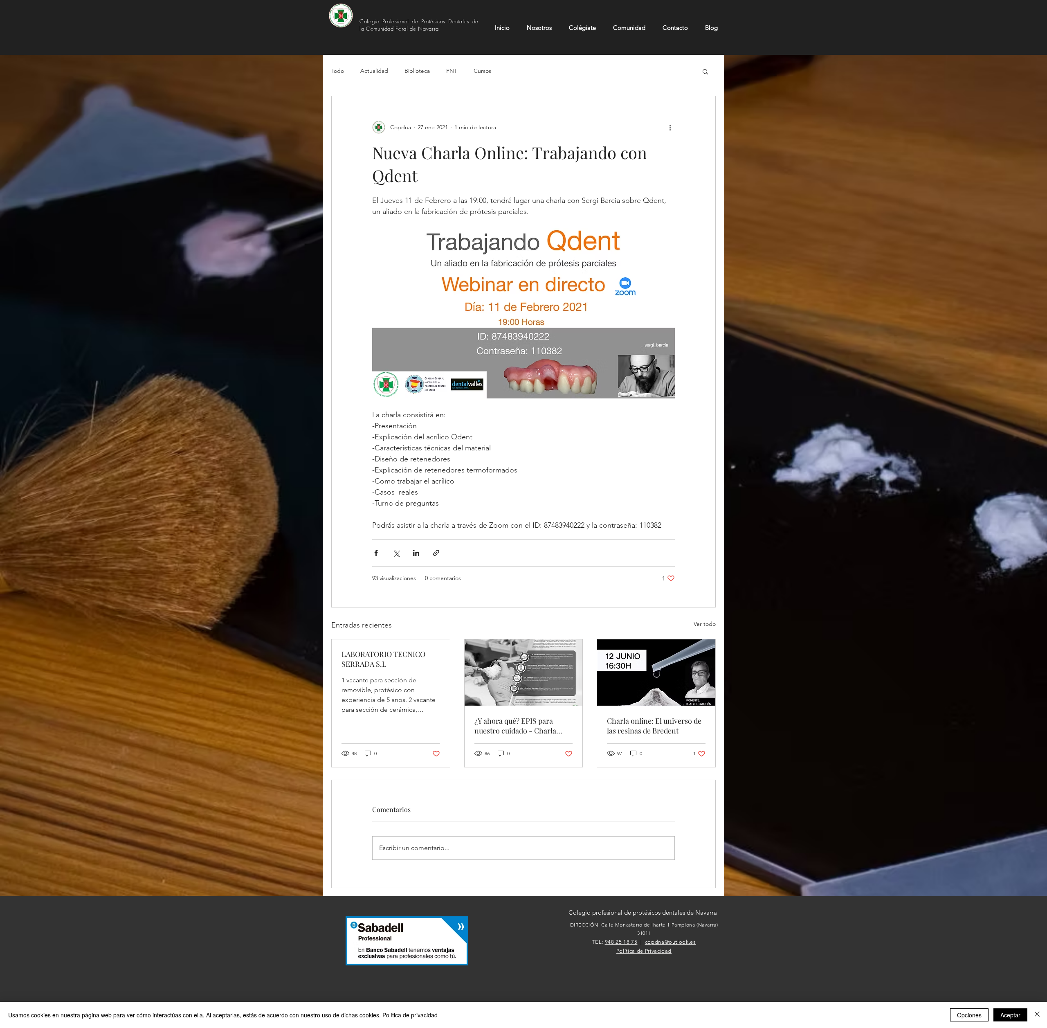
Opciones (969, 1015)
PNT (451, 70)
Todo (337, 70)
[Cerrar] (1037, 1014)
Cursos (482, 70)
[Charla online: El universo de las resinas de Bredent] (656, 672)
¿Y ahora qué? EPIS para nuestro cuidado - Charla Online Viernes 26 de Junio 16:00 (516, 726)
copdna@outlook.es (670, 942)
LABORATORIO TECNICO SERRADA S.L (383, 659)
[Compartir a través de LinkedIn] (416, 553)
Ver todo (705, 624)
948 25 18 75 (621, 942)
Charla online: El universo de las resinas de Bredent (654, 726)
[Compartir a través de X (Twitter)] (396, 553)
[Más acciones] (670, 127)
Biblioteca (417, 70)
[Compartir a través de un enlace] (436, 553)
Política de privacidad (410, 1015)
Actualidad (374, 70)
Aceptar (1010, 1015)
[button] (705, 71)
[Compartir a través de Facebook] (376, 553)
